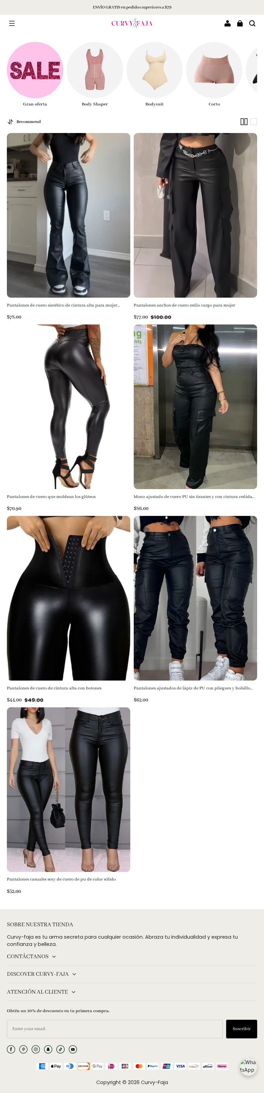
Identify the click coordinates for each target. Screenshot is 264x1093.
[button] (11, 23)
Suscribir (242, 1029)
